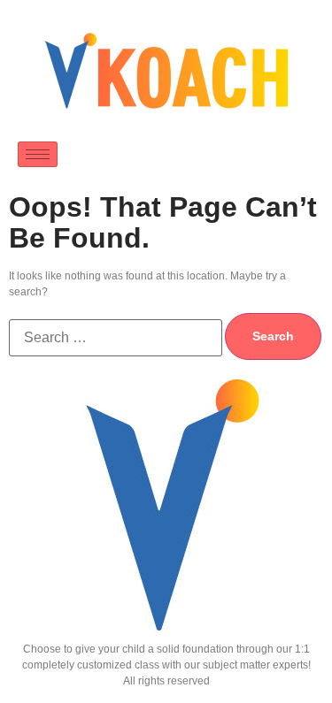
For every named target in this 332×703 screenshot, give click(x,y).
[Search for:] (115, 337)
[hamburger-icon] (38, 154)
